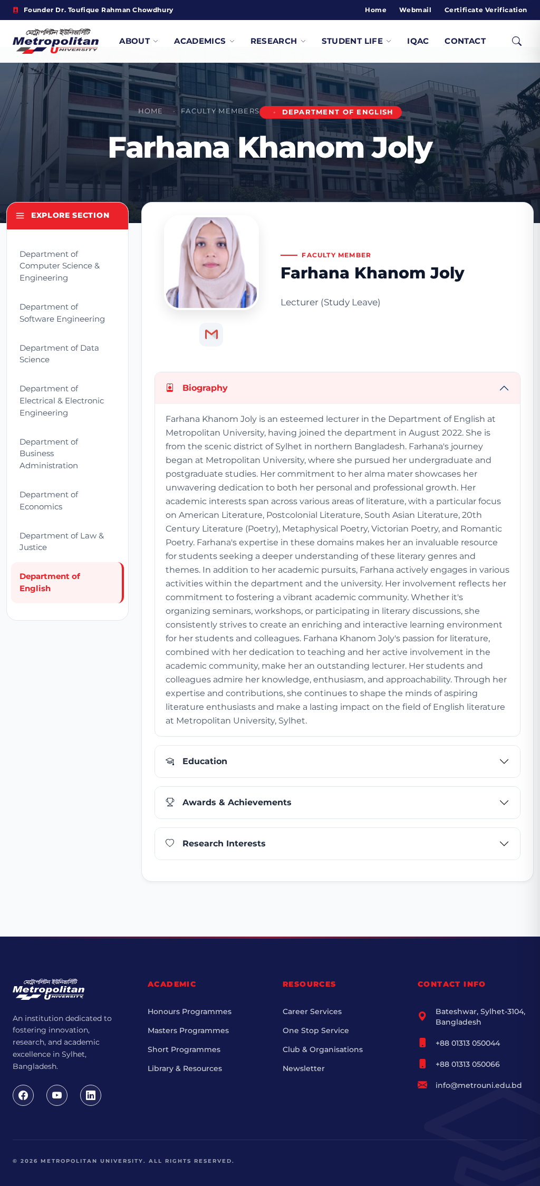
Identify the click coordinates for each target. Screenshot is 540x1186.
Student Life (352, 41)
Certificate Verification (486, 10)
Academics (200, 41)
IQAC (418, 41)
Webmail (415, 10)
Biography (205, 388)
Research (273, 41)
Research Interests (224, 843)
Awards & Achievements (237, 802)
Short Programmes (184, 1049)
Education (204, 761)
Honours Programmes (190, 1011)
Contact (465, 41)
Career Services (312, 1011)
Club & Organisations (323, 1049)
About (134, 41)
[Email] (211, 334)
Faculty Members (220, 111)
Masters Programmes (188, 1030)
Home (376, 10)
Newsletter (304, 1068)
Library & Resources (185, 1068)
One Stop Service (316, 1030)
